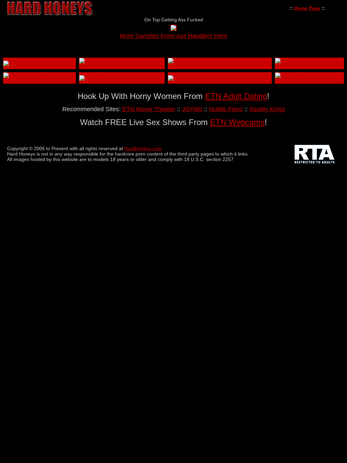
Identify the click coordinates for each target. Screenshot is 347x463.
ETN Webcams (237, 122)
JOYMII (192, 109)
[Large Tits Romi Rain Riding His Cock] (309, 66)
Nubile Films (226, 109)
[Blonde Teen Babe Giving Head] (309, 80)
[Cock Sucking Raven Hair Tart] (38, 63)
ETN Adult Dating (236, 96)
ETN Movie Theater (148, 109)
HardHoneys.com (143, 148)
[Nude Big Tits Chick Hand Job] (113, 78)
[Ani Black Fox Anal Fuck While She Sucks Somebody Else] (219, 66)
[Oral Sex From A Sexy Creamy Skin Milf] (39, 80)
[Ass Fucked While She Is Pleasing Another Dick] (121, 66)
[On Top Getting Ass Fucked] (173, 29)
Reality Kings (267, 109)
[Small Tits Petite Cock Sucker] (202, 78)
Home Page (307, 8)
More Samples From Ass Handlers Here (173, 36)
